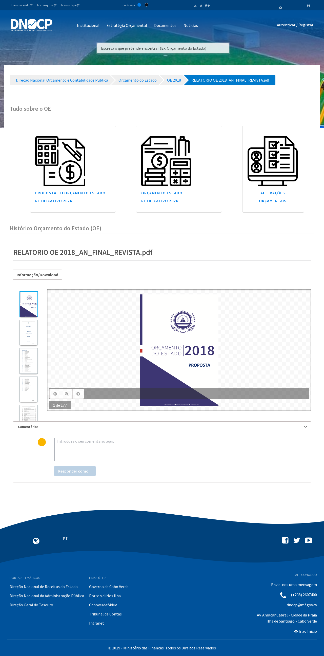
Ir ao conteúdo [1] (22, 5)
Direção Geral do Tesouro (31, 604)
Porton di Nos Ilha (105, 595)
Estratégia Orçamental (127, 25)
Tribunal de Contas (105, 613)
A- (195, 6)
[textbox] (170, 449)
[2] (28, 332)
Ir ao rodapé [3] (70, 5)
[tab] (162, 427)
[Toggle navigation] (59, 25)
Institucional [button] (88, 25)
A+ (207, 5)
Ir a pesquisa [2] (47, 5)
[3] (28, 360)
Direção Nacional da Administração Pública (47, 595)
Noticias (191, 25)
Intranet (96, 623)
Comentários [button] (28, 426)
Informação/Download (37, 274)
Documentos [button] (165, 25)
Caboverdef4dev (103, 604)
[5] (28, 417)
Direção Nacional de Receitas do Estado (44, 586)
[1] (28, 304)
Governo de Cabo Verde (109, 586)
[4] (28, 389)
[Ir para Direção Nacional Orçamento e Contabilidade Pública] (31, 25)
